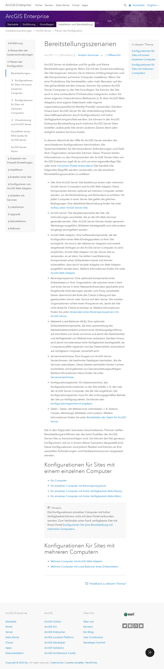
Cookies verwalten (74, 662)
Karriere (88, 626)
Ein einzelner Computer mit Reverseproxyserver (78, 485)
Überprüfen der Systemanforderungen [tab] (20, 52)
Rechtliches (91, 662)
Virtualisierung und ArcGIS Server (21, 122)
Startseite (12, 24)
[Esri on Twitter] (124, 625)
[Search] (125, 5)
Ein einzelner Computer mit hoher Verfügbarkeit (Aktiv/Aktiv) (86, 496)
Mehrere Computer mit (77, 561)
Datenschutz (57, 662)
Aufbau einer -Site (69, 207)
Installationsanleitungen (18, 30)
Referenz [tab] (15, 228)
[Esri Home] (129, 614)
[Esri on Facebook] (130, 625)
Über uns (88, 621)
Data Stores (63, 5)
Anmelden (139, 5)
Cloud (75, 5)
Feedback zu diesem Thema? (108, 583)
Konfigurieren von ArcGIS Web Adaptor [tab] (19, 186)
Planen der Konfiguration (68, 30)
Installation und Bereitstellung (75, 24)
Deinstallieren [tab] (18, 221)
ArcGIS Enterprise (18, 5)
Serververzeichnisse (62, 377)
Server (9, 631)
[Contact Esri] (141, 625)
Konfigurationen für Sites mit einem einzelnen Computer (22, 87)
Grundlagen (47, 24)
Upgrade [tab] (15, 214)
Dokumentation (14, 653)
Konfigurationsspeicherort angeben (71, 403)
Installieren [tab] (16, 169)
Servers (49, 5)
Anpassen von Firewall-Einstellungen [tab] (20, 160)
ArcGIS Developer (54, 642)
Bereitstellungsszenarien (23, 73)
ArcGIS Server (43, 30)
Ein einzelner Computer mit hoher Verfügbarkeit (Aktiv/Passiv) (86, 491)
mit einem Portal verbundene (75, 165)
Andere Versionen (88, 55)
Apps (85, 5)
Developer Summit (94, 642)
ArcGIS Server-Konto (19, 149)
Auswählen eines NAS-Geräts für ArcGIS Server (20, 135)
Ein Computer (59, 480)
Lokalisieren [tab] (17, 207)
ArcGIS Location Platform (59, 637)
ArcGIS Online (52, 621)
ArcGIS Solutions (54, 647)
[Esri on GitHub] (135, 625)
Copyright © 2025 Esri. (17, 662)
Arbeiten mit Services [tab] (15, 197)
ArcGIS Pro (50, 626)
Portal (38, 5)
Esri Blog (88, 631)
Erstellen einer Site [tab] (20, 176)
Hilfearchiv (114, 55)
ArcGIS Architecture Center (60, 653)
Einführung (29, 24)
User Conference (93, 637)
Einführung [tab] (16, 43)
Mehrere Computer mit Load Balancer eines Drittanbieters (84, 566)
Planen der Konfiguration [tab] (15, 63)
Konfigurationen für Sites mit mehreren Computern (22, 106)
